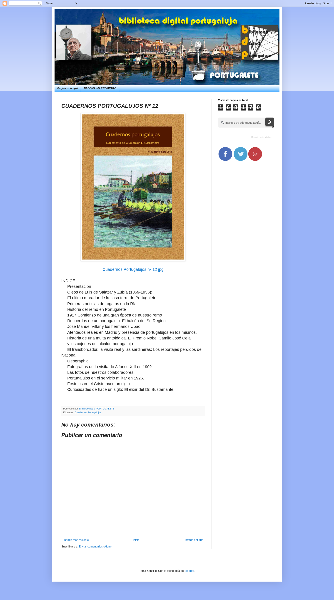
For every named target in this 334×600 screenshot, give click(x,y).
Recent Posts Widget (261, 137)
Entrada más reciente (75, 540)
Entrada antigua (193, 540)
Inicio (136, 540)
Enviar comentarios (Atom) (95, 546)
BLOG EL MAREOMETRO (100, 88)
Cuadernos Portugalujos (88, 412)
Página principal (67, 88)
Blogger (189, 570)
